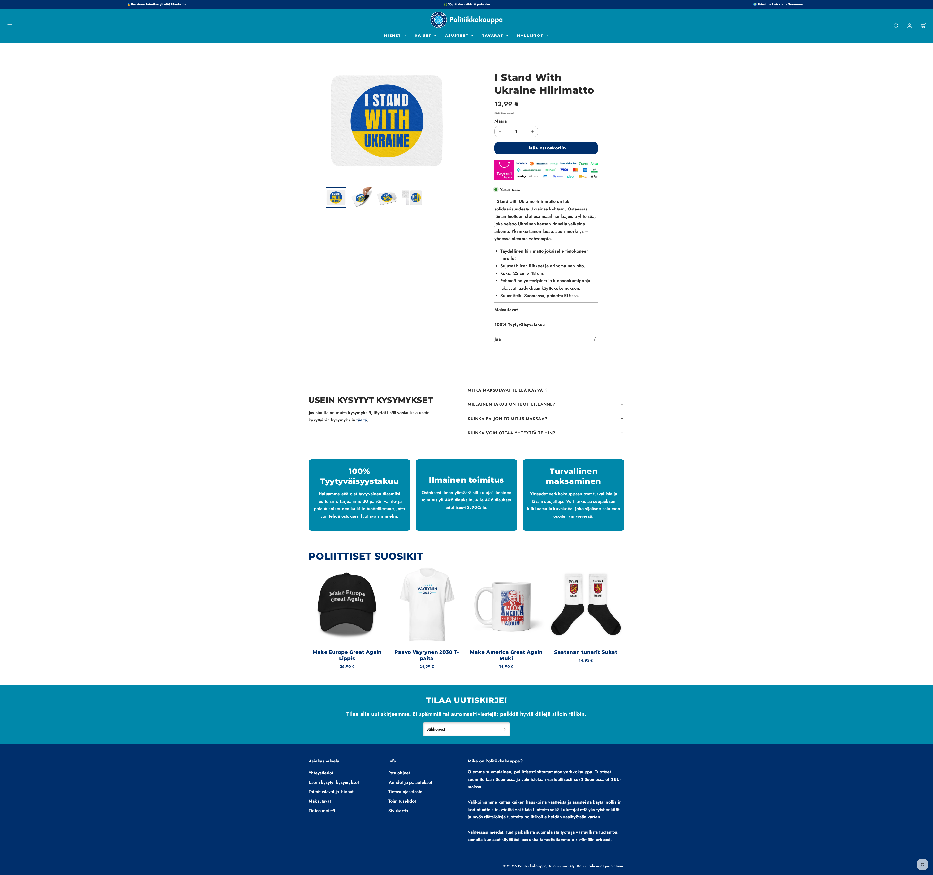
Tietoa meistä (322, 810)
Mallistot (530, 35)
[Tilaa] (505, 729)
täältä (361, 420)
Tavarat (492, 35)
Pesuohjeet (399, 773)
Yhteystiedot (321, 773)
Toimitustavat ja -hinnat (331, 791)
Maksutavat (320, 801)
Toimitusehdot (402, 801)
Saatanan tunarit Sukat (585, 652)
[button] (10, 26)
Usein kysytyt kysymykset (334, 782)
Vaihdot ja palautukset (410, 782)
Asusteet (456, 35)
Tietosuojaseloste (405, 791)
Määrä (500, 121)
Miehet (392, 35)
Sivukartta (398, 810)
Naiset (423, 35)
